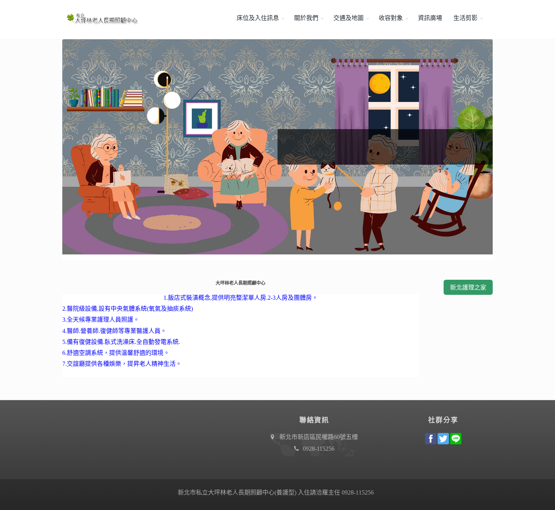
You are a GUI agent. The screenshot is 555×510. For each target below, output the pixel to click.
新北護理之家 (468, 287)
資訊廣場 (430, 18)
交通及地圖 (348, 18)
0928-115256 (319, 448)
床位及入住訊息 (258, 18)
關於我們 (306, 18)
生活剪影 (465, 18)
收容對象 (391, 18)
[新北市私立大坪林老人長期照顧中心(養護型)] (100, 18)
